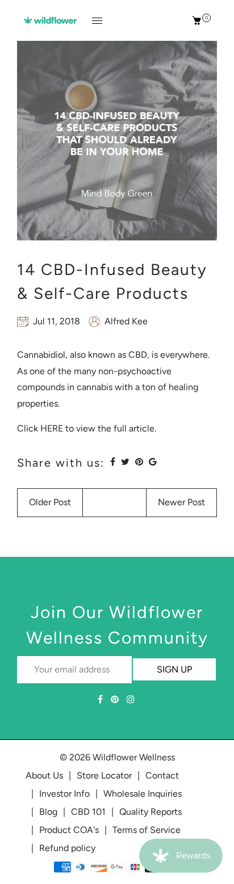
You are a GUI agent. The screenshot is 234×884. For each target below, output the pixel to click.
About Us (44, 775)
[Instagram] (132, 699)
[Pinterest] (116, 699)
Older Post (50, 502)
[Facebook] (101, 699)
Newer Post (181, 502)
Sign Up (174, 669)
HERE (51, 428)
